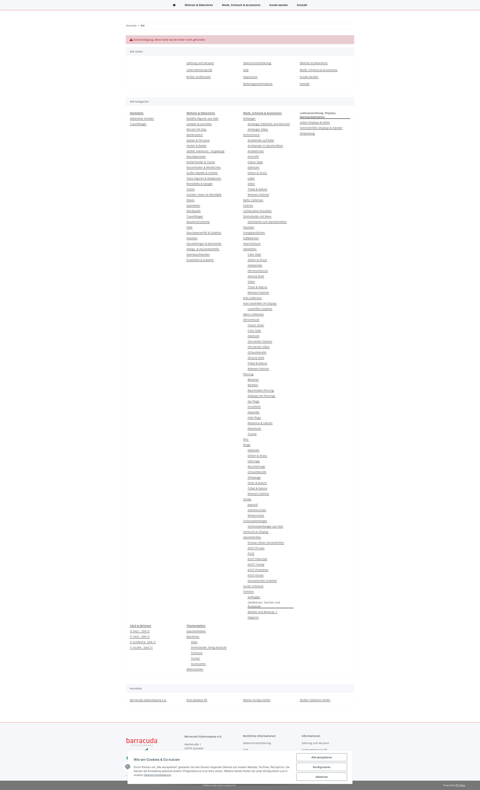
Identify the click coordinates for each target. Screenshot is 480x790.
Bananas (253, 379)
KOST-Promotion (258, 570)
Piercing (248, 374)
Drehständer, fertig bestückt (208, 647)
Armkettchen (256, 151)
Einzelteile (254, 406)
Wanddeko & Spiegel (199, 183)
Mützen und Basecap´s (262, 612)
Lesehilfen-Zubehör (260, 309)
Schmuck (196, 653)
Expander (254, 412)
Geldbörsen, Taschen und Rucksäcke (264, 604)
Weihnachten (195, 669)
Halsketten (249, 249)
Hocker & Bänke (196, 145)
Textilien (248, 591)
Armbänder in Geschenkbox (265, 145)
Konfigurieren (322, 767)
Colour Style (255, 162)
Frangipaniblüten (254, 232)
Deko (194, 642)
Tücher (195, 658)
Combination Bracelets (257, 211)
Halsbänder (255, 265)
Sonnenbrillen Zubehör (262, 580)
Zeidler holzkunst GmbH (315, 700)
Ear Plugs (253, 401)
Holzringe (254, 461)
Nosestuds (254, 428)
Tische (191, 189)
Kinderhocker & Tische (201, 162)
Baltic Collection (253, 200)
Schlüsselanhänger (255, 521)
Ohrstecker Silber (259, 347)
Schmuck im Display (255, 531)
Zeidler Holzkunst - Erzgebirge (205, 151)
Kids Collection (252, 298)
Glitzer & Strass (257, 173)
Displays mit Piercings (261, 396)
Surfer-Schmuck (253, 586)
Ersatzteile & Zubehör (200, 260)
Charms (248, 205)
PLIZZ (251, 553)
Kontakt (302, 5)
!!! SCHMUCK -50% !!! (143, 642)
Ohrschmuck (251, 319)
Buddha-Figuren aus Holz (202, 118)
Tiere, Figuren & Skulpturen (204, 178)
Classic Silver (256, 325)
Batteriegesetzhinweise (257, 84)
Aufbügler (254, 597)
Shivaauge (254, 477)
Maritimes (193, 636)
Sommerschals (257, 510)
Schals (247, 499)
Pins (245, 439)
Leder (251, 178)
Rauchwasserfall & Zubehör (204, 232)
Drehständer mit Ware (257, 216)
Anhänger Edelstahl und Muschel (269, 124)
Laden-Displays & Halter (315, 122)
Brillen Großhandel (199, 77)
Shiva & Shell (256, 276)
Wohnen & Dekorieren (199, 5)
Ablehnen (322, 776)
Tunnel (252, 434)
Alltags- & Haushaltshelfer (203, 249)
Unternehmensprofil (199, 70)
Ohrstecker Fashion (260, 341)
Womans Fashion (258, 194)
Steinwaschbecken (198, 254)
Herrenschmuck (258, 270)
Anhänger (249, 118)
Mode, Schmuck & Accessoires (241, 5)
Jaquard (253, 504)
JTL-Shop (460, 785)
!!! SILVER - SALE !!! (141, 647)
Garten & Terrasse (198, 140)
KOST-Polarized (257, 559)
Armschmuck (251, 135)
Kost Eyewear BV (197, 700)
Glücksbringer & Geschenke (204, 243)
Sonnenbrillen (252, 537)
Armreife (253, 156)
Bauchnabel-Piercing (261, 390)
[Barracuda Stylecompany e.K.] (174, 5)
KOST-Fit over (256, 548)
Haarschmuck (251, 243)
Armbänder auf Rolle (261, 140)
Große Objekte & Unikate (202, 173)
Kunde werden (278, 5)
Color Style (254, 254)
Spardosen (193, 205)
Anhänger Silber (258, 129)
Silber (251, 183)
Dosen (190, 200)
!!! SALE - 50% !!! (140, 636)
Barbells (253, 385)
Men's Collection (253, 314)
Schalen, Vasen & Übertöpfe (204, 194)
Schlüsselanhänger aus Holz (265, 526)
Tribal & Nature (257, 189)
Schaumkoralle (257, 352)
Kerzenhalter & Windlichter (204, 167)
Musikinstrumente (198, 222)
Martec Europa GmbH (256, 700)
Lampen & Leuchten (199, 124)
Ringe (246, 444)
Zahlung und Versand (200, 63)
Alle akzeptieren (321, 757)
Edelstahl (253, 167)
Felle (189, 227)
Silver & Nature (257, 483)
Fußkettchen (251, 238)
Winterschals (256, 515)
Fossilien (192, 238)
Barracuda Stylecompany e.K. (148, 700)
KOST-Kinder (256, 575)
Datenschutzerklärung (257, 63)
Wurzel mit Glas (196, 129)
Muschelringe (256, 466)
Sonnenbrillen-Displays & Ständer (321, 128)
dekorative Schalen (142, 118)
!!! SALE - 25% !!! (140, 631)
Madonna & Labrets (260, 423)
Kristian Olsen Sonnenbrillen (266, 542)
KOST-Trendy (256, 564)
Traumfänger (138, 124)
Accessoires (198, 663)
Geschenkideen (196, 631)
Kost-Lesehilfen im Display (259, 303)
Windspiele (194, 211)
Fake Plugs (254, 417)
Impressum (250, 77)
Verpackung (307, 133)
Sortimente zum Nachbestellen (267, 222)
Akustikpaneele (196, 156)
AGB (245, 70)
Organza (253, 617)
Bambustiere (195, 135)
